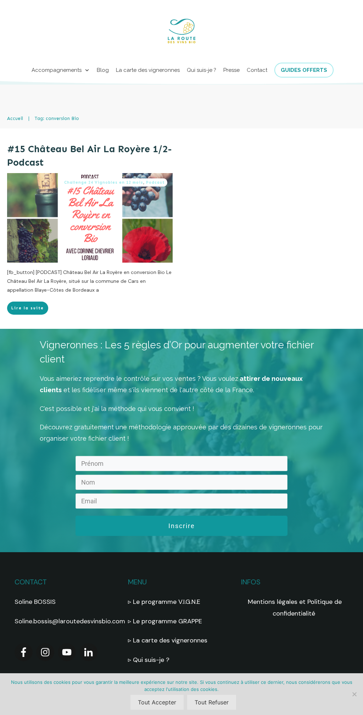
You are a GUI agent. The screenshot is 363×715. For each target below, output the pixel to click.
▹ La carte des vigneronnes (167, 640)
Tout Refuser (212, 702)
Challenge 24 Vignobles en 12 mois (103, 182)
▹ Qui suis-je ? (149, 660)
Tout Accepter (157, 702)
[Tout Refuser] (354, 694)
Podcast (155, 182)
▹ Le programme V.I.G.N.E (164, 601)
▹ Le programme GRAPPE (166, 621)
